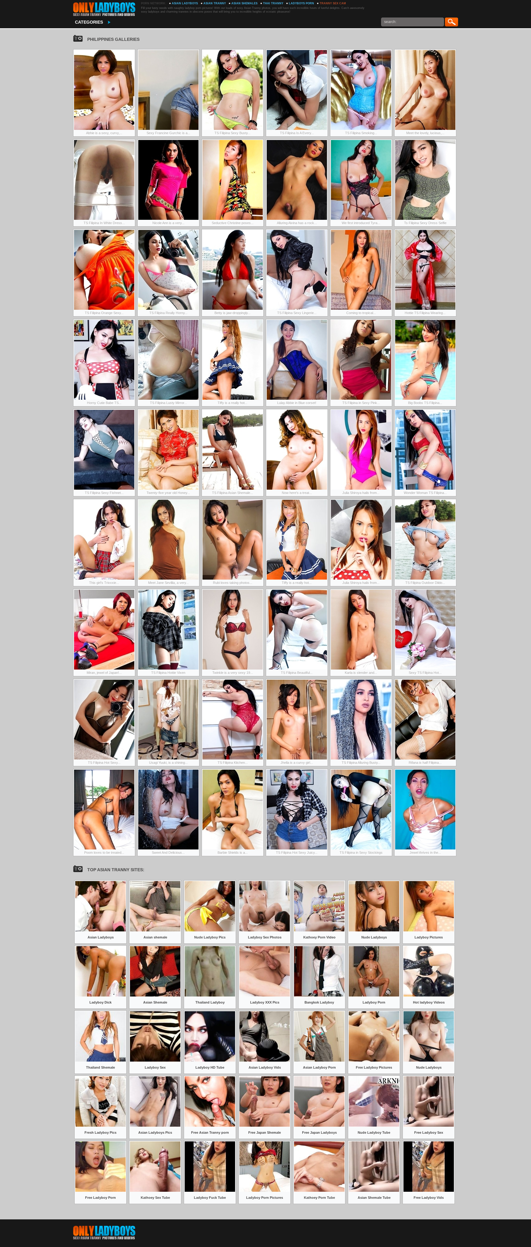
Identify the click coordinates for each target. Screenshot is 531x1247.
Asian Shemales (244, 3)
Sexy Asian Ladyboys (104, 9)
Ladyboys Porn (301, 3)
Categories (89, 22)
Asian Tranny (214, 3)
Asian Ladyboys (185, 3)
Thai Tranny (273, 3)
